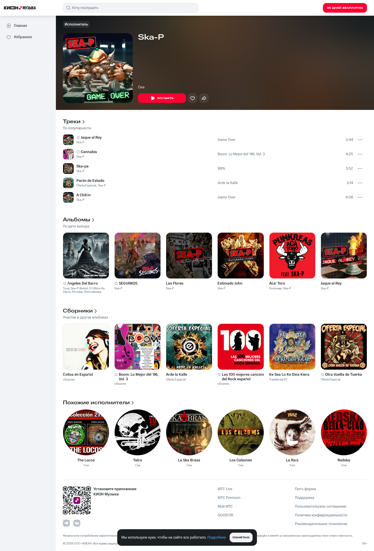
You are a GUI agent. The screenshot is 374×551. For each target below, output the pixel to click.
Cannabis (89, 152)
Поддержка (304, 497)
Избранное (23, 37)
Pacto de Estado (90, 180)
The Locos (86, 460)
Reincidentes (92, 292)
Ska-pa (82, 166)
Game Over (227, 139)
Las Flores (174, 283)
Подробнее (216, 537)
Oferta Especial (86, 185)
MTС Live (225, 489)
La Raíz (292, 460)
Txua (66, 288)
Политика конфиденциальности (321, 515)
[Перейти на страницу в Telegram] (66, 523)
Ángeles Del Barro (82, 283)
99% (221, 168)
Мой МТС (225, 506)
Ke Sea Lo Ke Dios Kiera (289, 374)
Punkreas (275, 288)
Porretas (77, 292)
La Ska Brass (189, 460)
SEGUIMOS (128, 283)
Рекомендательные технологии (321, 524)
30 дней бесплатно (345, 8)
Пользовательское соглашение (320, 506)
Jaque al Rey (91, 137)
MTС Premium (229, 497)
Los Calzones (240, 460)
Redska (344, 460)
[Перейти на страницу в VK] (76, 523)
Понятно (241, 537)
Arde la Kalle (228, 183)
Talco (137, 460)
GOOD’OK (225, 515)
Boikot (83, 288)
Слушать (165, 98)
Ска (141, 87)
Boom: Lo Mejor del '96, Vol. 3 (241, 154)
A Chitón (83, 195)
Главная (20, 25)
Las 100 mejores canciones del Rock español (245, 376)
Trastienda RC (278, 379)
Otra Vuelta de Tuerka (343, 374)
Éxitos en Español (78, 374)
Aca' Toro (277, 283)
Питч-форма (305, 489)
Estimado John (229, 283)
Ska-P (80, 142)
